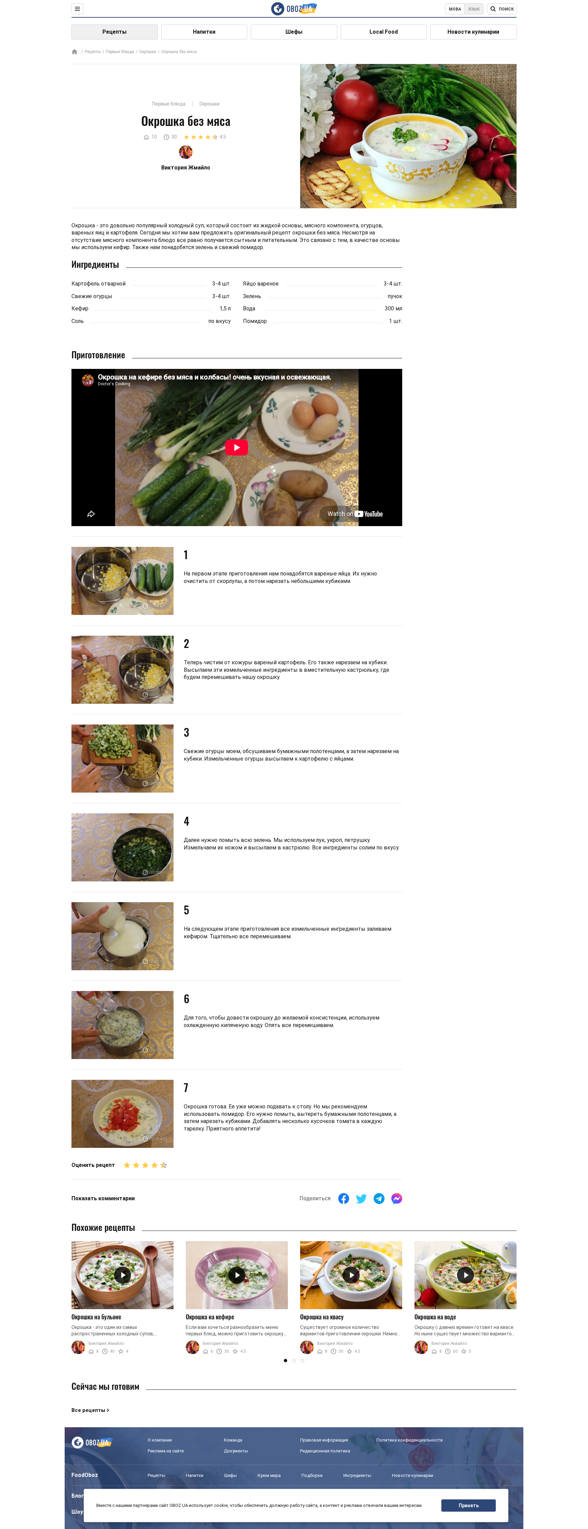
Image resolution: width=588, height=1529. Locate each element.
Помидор (255, 321)
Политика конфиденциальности (409, 1440)
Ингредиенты (357, 1475)
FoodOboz (84, 1475)
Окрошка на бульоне (96, 1317)
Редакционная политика (325, 1450)
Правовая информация (324, 1440)
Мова (455, 9)
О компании (160, 1440)
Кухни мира (269, 1475)
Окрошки (147, 51)
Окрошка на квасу (322, 1317)
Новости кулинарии (473, 32)
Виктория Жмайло (106, 1343)
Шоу (77, 1512)
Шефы (294, 32)
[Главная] (74, 52)
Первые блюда (120, 51)
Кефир (79, 308)
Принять (469, 1505)
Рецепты (114, 32)
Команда (233, 1440)
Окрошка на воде (435, 1317)
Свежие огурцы (91, 296)
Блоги (79, 1496)
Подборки (312, 1475)
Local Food (384, 32)
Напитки (204, 32)
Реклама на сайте (166, 1450)
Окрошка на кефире (210, 1317)
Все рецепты (88, 1410)
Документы (236, 1450)
